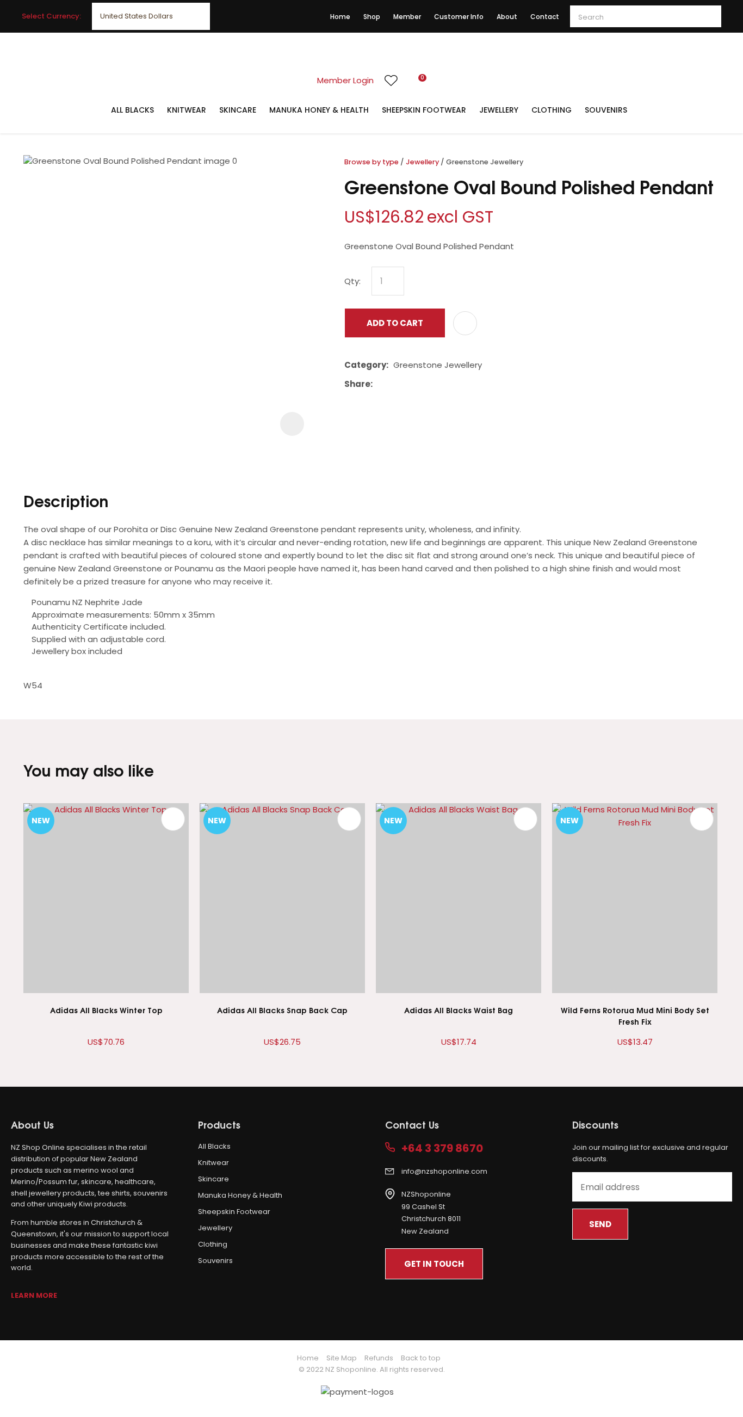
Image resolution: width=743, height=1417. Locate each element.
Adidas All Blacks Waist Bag (458, 1009)
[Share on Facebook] (379, 384)
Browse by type (371, 162)
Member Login (345, 80)
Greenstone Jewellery (484, 162)
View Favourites (391, 80)
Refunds (378, 1358)
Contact (544, 16)
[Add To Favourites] (465, 323)
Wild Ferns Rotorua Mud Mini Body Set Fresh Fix (635, 1015)
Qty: (352, 281)
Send (600, 1224)
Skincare (237, 109)
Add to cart (395, 323)
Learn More (34, 1295)
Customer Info (459, 16)
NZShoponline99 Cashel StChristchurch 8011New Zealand (431, 1212)
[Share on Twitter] (394, 384)
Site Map (341, 1358)
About (507, 16)
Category (365, 365)
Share (357, 384)
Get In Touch (434, 1264)
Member (407, 16)
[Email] (411, 384)
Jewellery (498, 109)
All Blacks (132, 109)
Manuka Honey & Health (319, 109)
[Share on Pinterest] (427, 384)
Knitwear (186, 109)
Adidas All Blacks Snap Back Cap (282, 1009)
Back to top (421, 1358)
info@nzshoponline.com (444, 1171)
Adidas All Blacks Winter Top (106, 1009)
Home (340, 16)
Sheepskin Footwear (424, 109)
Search (708, 16)
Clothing (551, 109)
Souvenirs (606, 109)
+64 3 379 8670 (442, 1148)
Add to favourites (173, 819)
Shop (371, 16)
